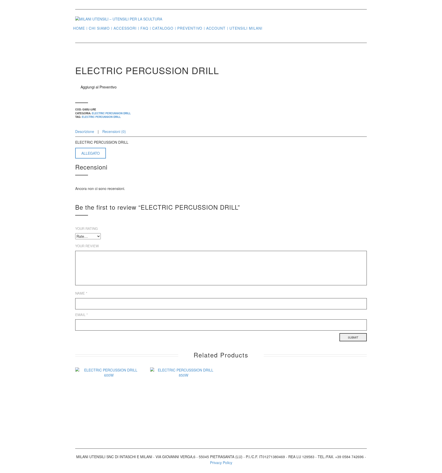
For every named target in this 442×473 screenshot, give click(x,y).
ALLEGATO (90, 153)
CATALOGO (162, 28)
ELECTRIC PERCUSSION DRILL (111, 113)
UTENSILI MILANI (245, 28)
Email (81, 314)
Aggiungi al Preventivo (99, 86)
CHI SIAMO (99, 28)
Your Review (87, 245)
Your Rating (86, 228)
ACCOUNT (216, 28)
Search (268, 28)
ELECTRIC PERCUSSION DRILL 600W (108, 412)
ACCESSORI (125, 28)
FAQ (144, 28)
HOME (79, 28)
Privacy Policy (221, 462)
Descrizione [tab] (85, 131)
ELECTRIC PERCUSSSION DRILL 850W (183, 412)
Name (81, 293)
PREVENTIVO (189, 28)
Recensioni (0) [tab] (114, 131)
